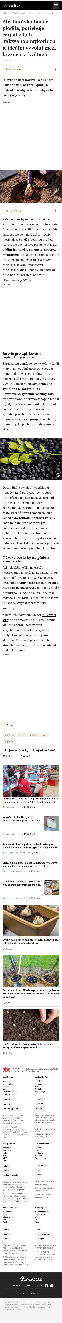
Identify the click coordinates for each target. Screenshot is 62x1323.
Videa (37, 1217)
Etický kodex (35, 1293)
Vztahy (5, 1222)
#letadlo (7, 1229)
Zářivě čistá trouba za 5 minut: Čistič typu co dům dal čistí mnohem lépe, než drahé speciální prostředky (22, 883)
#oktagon (40, 1239)
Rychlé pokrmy (41, 1158)
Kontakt (40, 1285)
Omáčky (38, 1150)
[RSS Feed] (51, 1285)
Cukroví (38, 1148)
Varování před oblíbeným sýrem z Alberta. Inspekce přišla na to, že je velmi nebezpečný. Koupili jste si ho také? (22, 819)
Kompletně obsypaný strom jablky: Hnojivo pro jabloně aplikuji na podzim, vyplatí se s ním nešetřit (30, 846)
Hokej (5, 1155)
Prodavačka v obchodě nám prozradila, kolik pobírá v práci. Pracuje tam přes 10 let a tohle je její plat (30, 800)
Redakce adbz (13, 69)
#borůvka (9, 735)
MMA (5, 1158)
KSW (37, 1222)
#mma (7, 1171)
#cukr (38, 1170)
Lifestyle (6, 1217)
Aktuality (6, 1081)
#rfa (38, 1229)
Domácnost (7, 1212)
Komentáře (39, 1084)
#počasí (7, 1234)
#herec (7, 1239)
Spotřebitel (39, 1089)
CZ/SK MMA (40, 1214)
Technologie (40, 1092)
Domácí (38, 1081)
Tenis (5, 1161)
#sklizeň (33, 735)
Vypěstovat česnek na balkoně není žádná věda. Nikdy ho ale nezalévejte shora (30, 941)
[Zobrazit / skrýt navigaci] (56, 5)
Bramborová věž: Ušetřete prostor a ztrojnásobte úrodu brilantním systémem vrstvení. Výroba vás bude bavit (31, 994)
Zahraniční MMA (42, 1212)
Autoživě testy (8, 1084)
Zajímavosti (7, 1094)
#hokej (7, 1166)
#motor (7, 1104)
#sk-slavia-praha (11, 1175)
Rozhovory (39, 1086)
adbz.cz (6, 13)
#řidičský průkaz (11, 1109)
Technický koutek (10, 1092)
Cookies (25, 1293)
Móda (5, 1219)
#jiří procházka (42, 1234)
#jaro (21, 735)
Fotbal (5, 1153)
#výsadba (9, 741)
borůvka (8, 419)
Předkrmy (39, 1153)
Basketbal (7, 1148)
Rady (5, 1089)
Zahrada (16, 13)
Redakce (16, 1285)
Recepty (38, 1155)
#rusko (39, 1108)
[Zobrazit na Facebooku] (46, 1285)
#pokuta (39, 1103)
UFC (36, 1219)
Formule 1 (7, 1150)
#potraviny (40, 1099)
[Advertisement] (31, 133)
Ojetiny (5, 1086)
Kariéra (28, 1285)
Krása (5, 1214)
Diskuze (25, 756)
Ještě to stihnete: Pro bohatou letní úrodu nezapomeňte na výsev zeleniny (27, 1045)
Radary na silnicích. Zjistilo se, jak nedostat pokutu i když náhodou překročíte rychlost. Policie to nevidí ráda (45, 1120)
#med (38, 1175)
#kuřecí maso (42, 1165)
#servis (7, 1099)
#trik (45, 735)
